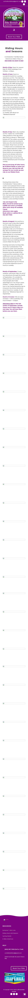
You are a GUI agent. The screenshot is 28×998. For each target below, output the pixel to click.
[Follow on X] (25, 1)
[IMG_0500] (14, 759)
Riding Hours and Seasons (10, 933)
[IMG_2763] (14, 703)
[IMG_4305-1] (14, 429)
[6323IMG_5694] (14, 540)
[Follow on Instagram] (24, 4)
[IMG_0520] (14, 815)
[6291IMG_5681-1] (14, 577)
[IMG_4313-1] (14, 318)
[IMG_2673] (14, 889)
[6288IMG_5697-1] (14, 593)
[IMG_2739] (14, 722)
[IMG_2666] (14, 870)
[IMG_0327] (14, 521)
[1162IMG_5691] (14, 666)
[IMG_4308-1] (14, 392)
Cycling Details (7, 936)
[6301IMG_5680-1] (14, 558)
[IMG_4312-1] (14, 336)
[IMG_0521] (14, 833)
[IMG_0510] (14, 777)
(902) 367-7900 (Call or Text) (14, 949)
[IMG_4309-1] (14, 373)
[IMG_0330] (14, 503)
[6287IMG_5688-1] (14, 612)
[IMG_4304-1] (14, 447)
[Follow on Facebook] (22, 1)
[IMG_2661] (14, 852)
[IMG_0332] (14, 484)
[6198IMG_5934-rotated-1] (14, 466)
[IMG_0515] (14, 796)
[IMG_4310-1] (14, 355)
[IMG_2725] (14, 740)
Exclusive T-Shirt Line (9, 930)
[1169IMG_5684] (14, 649)
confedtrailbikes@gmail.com (12, 1)
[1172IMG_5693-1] (14, 630)
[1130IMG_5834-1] (14, 685)
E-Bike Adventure (8, 939)
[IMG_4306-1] (14, 410)
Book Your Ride (14, 37)
